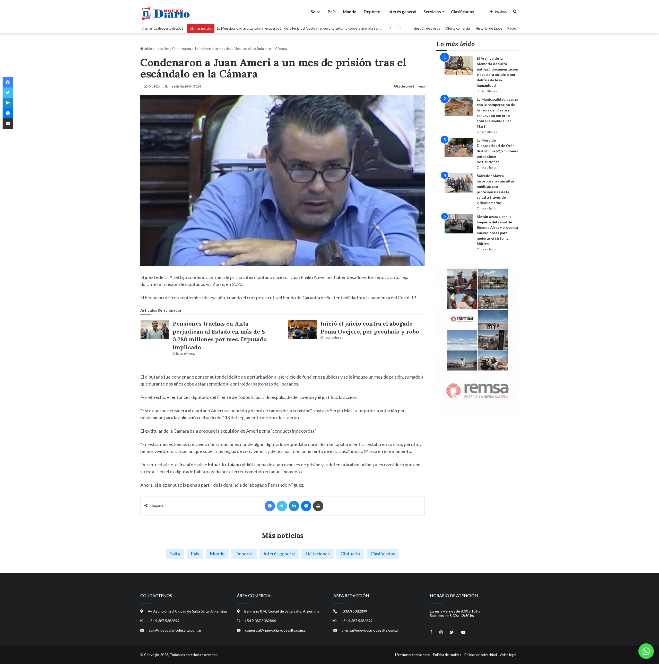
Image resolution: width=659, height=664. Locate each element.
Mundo (350, 11)
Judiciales (162, 49)
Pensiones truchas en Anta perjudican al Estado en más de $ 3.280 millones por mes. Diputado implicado (220, 335)
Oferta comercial (458, 28)
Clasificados (462, 11)
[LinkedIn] (294, 506)
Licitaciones (318, 553)
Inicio (147, 49)
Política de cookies (447, 655)
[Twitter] (282, 506)
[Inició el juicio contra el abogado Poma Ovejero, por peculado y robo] (302, 329)
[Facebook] (270, 506)
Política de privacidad (480, 655)
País (332, 11)
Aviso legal (508, 655)
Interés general (401, 11)
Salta (315, 11)
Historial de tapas (489, 28)
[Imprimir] (318, 506)
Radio (511, 28)
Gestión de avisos (426, 28)
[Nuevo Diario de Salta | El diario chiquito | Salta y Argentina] (165, 13)
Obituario (350, 553)
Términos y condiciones (412, 655)
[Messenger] (306, 506)
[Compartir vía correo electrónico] (8, 123)
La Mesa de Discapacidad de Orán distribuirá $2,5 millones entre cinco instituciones (497, 151)
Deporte (372, 11)
